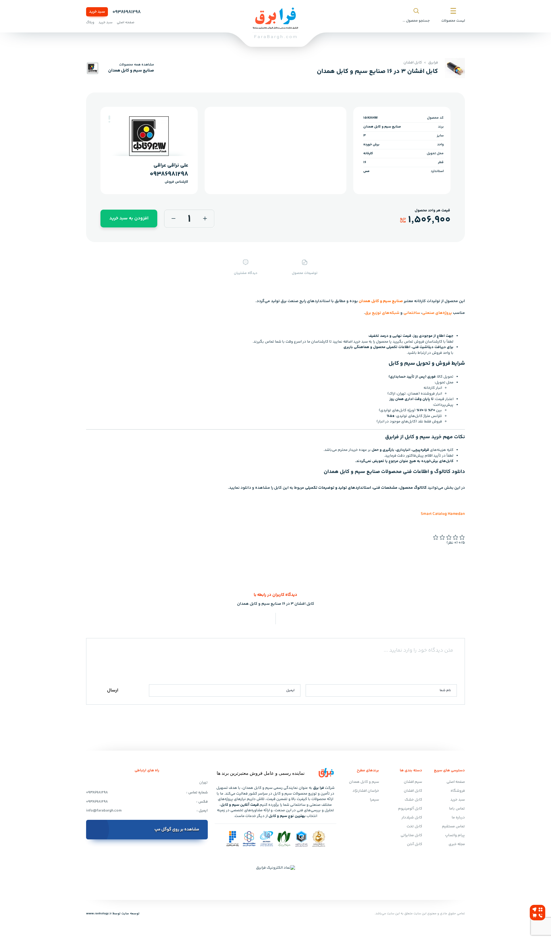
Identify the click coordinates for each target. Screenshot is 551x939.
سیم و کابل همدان (364, 782)
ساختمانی (411, 313)
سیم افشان (413, 782)
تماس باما (457, 809)
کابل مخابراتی (411, 835)
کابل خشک (413, 800)
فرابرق (433, 62)
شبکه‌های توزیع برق (382, 313)
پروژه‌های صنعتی (437, 313)
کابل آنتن (414, 844)
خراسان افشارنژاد (365, 791)
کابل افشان (412, 62)
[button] (109, 117)
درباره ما (458, 817)
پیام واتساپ (455, 835)
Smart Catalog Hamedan (443, 514)
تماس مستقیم (453, 826)
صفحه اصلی (125, 22)
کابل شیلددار (411, 817)
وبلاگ (90, 22)
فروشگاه (458, 791)
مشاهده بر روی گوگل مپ (176, 829)
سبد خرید (97, 12)
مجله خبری (457, 844)
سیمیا (374, 800)
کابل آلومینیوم (410, 809)
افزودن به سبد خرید (128, 218)
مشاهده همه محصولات (136, 64)
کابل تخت (414, 826)
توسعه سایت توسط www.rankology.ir (112, 913)
